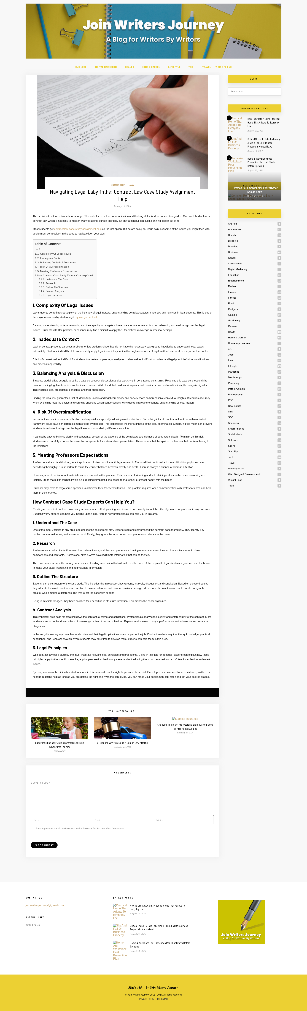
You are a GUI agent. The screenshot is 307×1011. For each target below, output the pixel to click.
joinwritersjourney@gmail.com (45, 905)
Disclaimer (162, 998)
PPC (230, 400)
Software (233, 440)
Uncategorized (236, 468)
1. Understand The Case (55, 279)
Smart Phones (236, 428)
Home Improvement (239, 343)
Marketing (233, 371)
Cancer (232, 257)
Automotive (234, 229)
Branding (233, 246)
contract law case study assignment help (77, 228)
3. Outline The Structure (55, 287)
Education (118, 185)
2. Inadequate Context (49, 258)
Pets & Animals (236, 388)
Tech (191, 66)
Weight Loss (235, 479)
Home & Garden (151, 66)
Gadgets (233, 309)
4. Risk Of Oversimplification (53, 266)
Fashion (232, 286)
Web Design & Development (244, 474)
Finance (232, 292)
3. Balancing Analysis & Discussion (56, 262)
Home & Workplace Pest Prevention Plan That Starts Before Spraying (261, 162)
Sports (231, 445)
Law (131, 185)
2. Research (49, 283)
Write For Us (224, 66)
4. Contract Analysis (53, 291)
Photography (235, 394)
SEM (230, 411)
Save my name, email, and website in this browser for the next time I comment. (80, 828)
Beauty (232, 235)
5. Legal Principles (52, 295)
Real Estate (234, 405)
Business (81, 66)
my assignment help (86, 317)
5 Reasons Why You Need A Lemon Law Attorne (122, 742)
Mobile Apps (235, 377)
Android (232, 223)
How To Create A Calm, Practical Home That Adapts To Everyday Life (263, 122)
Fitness (232, 297)
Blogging (233, 240)
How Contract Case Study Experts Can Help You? (65, 275)
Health (129, 66)
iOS (230, 348)
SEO (230, 417)
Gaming (232, 314)
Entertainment (236, 280)
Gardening (234, 320)
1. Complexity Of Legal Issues (54, 253)
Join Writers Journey (164, 987)
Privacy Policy (146, 998)
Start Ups (233, 451)
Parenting (233, 383)
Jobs (230, 354)
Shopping (233, 423)
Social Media (235, 434)
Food (231, 303)
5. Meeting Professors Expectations (57, 271)
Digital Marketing (106, 66)
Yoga (231, 485)
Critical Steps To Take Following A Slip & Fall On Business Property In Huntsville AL (263, 142)
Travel (206, 66)
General (232, 326)
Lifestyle (174, 66)
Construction (235, 263)
